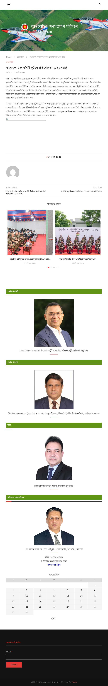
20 (68, 601)
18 (40, 601)
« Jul (53, 618)
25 (40, 607)
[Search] (99, 4)
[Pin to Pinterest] (57, 157)
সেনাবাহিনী (20, 57)
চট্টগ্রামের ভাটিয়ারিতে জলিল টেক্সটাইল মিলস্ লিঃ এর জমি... (30, 259)
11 (40, 596)
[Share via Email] (60, 157)
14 (81, 596)
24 (27, 607)
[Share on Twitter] (54, 157)
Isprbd (74, 682)
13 (68, 596)
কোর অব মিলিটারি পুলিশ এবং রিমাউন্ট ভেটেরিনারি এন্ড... (78, 259)
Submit (14, 664)
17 (27, 601)
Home (8, 57)
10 (27, 596)
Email (9, 652)
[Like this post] (49, 157)
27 (68, 607)
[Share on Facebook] (51, 157)
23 (13, 607)
